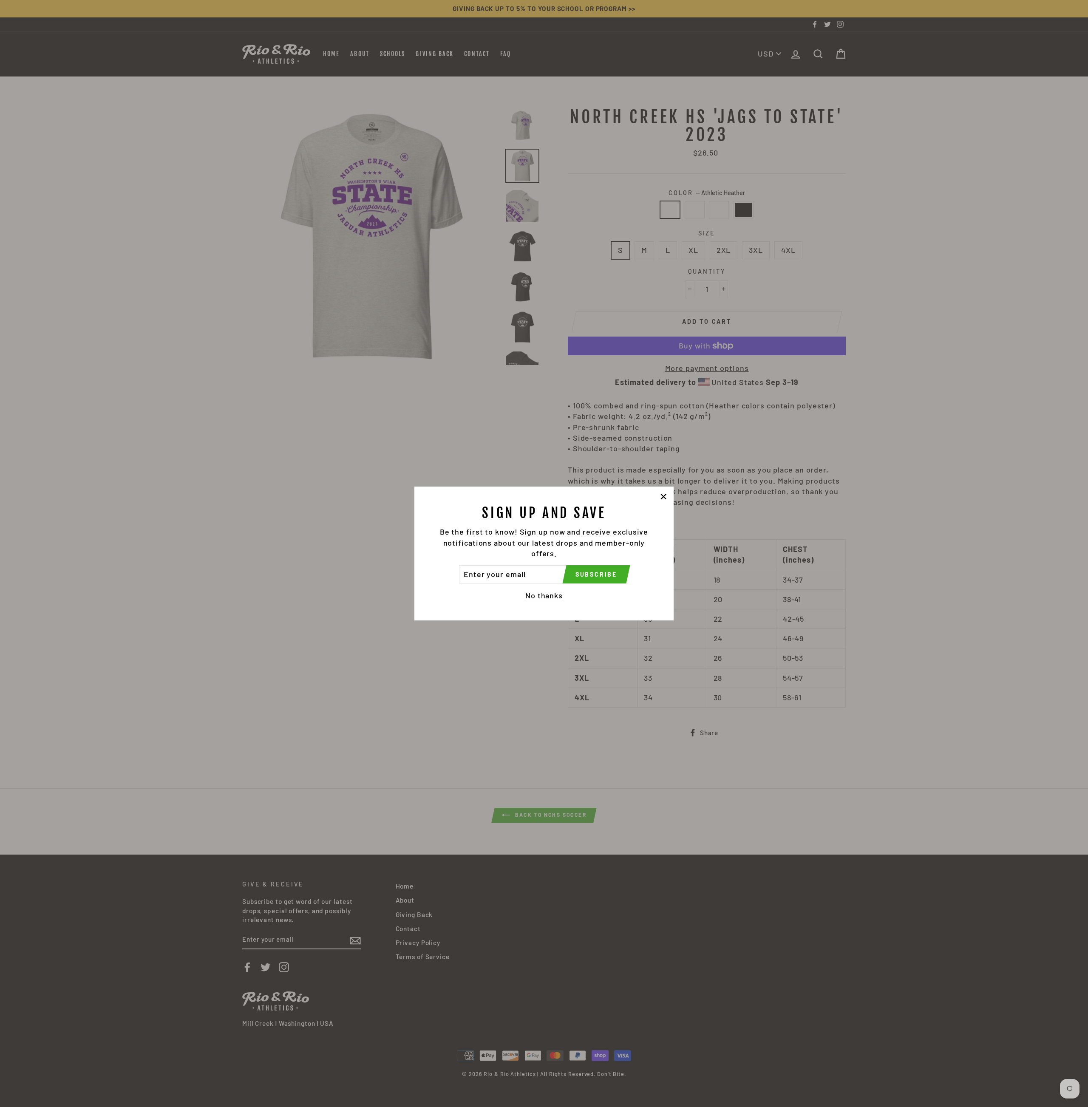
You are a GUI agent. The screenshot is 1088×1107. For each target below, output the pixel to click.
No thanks (544, 595)
